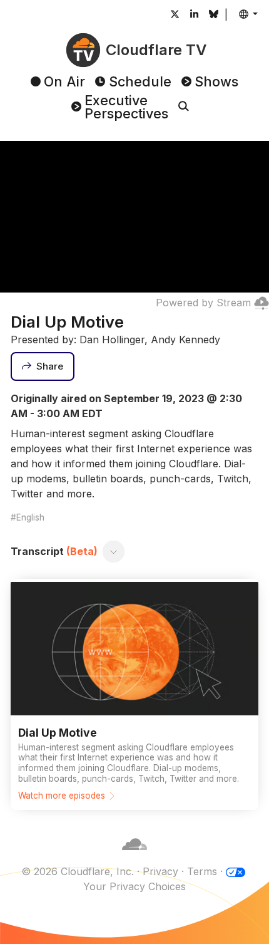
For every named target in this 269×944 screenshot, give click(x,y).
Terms (202, 871)
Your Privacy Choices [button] (134, 886)
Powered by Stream (203, 302)
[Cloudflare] (134, 856)
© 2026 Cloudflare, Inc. (77, 871)
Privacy (160, 871)
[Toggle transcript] (114, 551)
